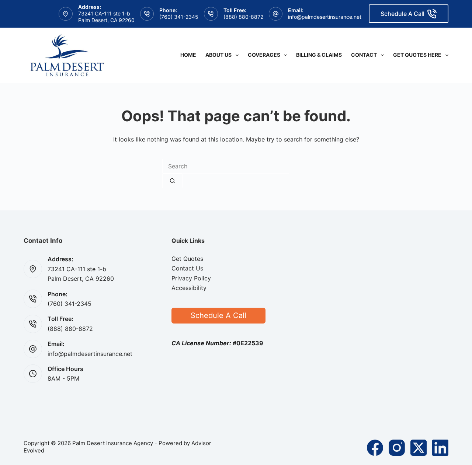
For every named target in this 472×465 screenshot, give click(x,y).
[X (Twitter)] (418, 448)
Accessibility (188, 287)
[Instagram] (397, 448)
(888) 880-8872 (243, 17)
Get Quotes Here (417, 55)
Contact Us (187, 268)
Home (188, 55)
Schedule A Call (402, 13)
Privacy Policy (191, 278)
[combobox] (225, 166)
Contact (364, 55)
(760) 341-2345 (178, 17)
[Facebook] (375, 448)
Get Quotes (187, 258)
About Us (218, 55)
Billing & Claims (319, 55)
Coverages (264, 55)
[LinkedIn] (440, 448)
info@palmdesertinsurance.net (324, 17)
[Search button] (172, 181)
